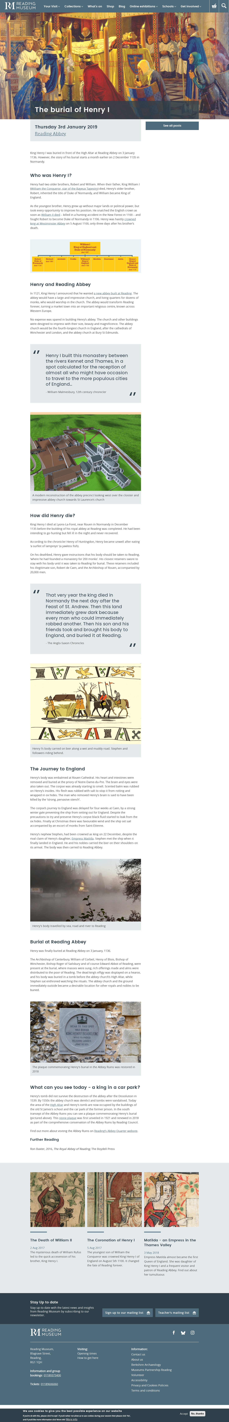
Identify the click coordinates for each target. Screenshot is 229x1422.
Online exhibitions (142, 6)
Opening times (87, 1353)
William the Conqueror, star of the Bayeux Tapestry (64, 188)
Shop (110, 6)
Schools (168, 6)
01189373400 (52, 1375)
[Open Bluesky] (183, 1333)
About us (137, 1359)
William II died (50, 215)
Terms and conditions (145, 1390)
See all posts (172, 125)
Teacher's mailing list (173, 1312)
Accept (184, 1413)
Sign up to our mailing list (124, 1312)
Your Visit (50, 6)
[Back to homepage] (20, 6)
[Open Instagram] (192, 1333)
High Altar (56, 1105)
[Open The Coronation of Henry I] (114, 1199)
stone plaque (67, 1118)
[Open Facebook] (174, 1333)
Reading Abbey (50, 133)
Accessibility (139, 1380)
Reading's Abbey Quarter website (115, 1131)
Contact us (138, 1354)
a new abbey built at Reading (113, 293)
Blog (122, 6)
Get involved (190, 6)
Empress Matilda (83, 838)
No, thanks (197, 1413)
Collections (72, 6)
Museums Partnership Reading (151, 1370)
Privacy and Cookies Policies (149, 1385)
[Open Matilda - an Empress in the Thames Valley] (171, 1199)
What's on (95, 6)
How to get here (87, 1358)
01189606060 (49, 1384)
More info (71, 1419)
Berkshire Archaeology (146, 1365)
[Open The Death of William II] (57, 1199)
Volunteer (137, 1375)
